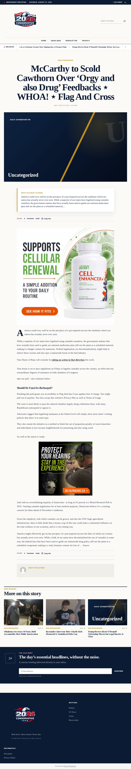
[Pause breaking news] (125, 47)
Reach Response (70, 766)
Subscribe (118, 671)
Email (37, 218)
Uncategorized (65, 60)
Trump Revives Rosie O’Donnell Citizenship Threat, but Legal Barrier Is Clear (92, 47)
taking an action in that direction (67, 360)
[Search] (124, 21)
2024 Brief (118, 2)
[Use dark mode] (125, 2)
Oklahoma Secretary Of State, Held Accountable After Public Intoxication (21, 632)
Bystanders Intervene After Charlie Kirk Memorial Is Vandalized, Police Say (64, 632)
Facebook (30, 218)
